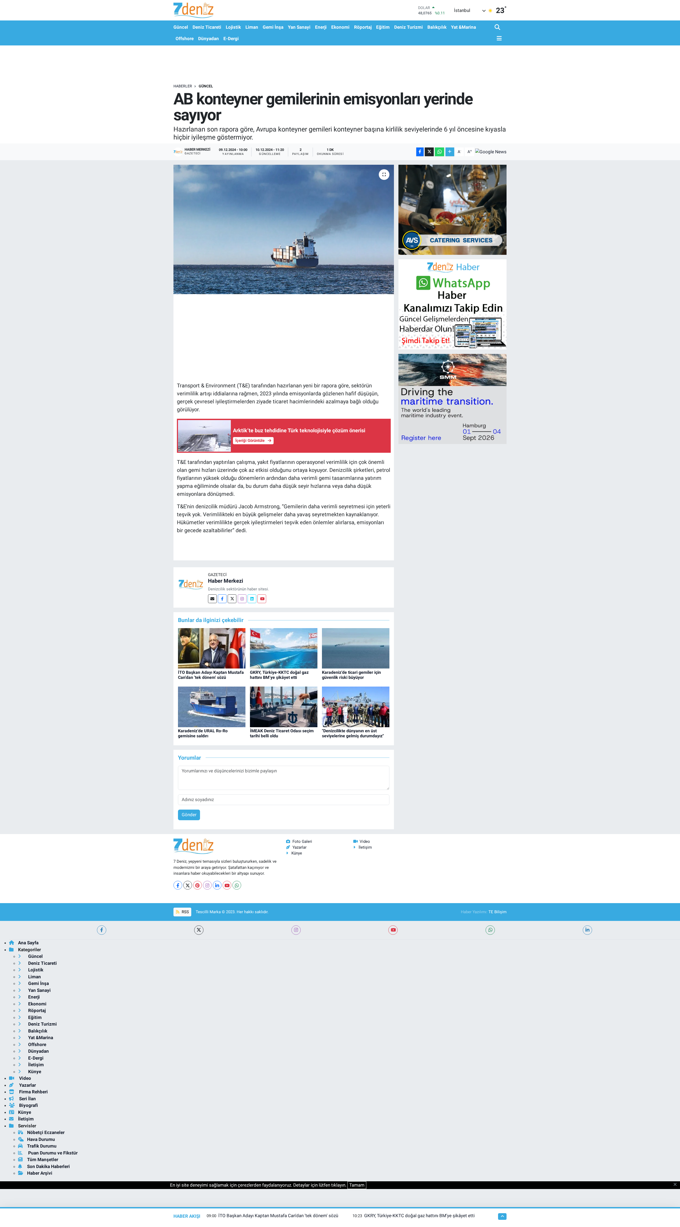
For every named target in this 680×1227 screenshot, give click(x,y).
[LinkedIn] (217, 885)
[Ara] (498, 27)
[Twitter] (232, 598)
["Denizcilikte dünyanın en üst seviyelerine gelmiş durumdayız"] (355, 706)
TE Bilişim (497, 911)
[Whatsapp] (236, 885)
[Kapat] (676, 1184)
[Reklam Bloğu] (452, 209)
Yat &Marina (463, 27)
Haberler (182, 86)
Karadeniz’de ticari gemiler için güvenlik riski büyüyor (351, 675)
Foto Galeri (302, 841)
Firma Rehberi (33, 1091)
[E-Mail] (212, 598)
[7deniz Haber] (193, 10)
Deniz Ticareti (207, 27)
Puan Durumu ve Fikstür (52, 1153)
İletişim (365, 847)
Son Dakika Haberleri (48, 1166)
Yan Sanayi (299, 27)
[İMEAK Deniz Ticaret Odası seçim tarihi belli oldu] (283, 706)
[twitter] (198, 930)
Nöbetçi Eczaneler (46, 1132)
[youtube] (393, 930)
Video (365, 841)
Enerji (321, 27)
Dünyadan (208, 38)
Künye (296, 853)
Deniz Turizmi (408, 27)
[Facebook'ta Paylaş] (420, 151)
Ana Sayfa (28, 942)
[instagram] (296, 930)
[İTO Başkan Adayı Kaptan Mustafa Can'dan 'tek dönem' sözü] (211, 648)
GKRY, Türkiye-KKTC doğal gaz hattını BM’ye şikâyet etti (279, 675)
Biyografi (28, 1105)
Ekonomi (340, 27)
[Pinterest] (197, 885)
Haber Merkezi (225, 581)
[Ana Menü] (498, 38)
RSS (185, 911)
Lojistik (233, 27)
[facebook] (101, 930)
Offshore (185, 38)
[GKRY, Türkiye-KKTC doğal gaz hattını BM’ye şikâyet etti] (283, 648)
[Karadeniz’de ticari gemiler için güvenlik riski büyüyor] (355, 648)
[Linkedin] (252, 598)
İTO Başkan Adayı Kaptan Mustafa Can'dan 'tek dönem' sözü (211, 675)
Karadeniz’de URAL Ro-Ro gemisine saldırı (203, 733)
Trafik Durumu (42, 1146)
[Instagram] (242, 598)
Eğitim (383, 27)
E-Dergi (231, 38)
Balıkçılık (437, 27)
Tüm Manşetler (42, 1159)
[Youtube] (261, 598)
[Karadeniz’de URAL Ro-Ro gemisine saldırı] (211, 706)
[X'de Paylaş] (429, 151)
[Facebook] (222, 598)
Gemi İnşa (273, 27)
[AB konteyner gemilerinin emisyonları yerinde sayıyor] (283, 229)
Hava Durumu (41, 1139)
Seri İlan (27, 1098)
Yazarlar (299, 847)
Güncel (180, 27)
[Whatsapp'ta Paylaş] (439, 151)
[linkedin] (587, 930)
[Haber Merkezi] (190, 584)
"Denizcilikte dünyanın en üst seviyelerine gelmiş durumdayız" (353, 733)
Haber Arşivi (39, 1173)
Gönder (189, 814)
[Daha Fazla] (449, 151)
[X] (187, 885)
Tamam (356, 1185)
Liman (251, 27)
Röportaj (363, 27)
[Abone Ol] (491, 151)
